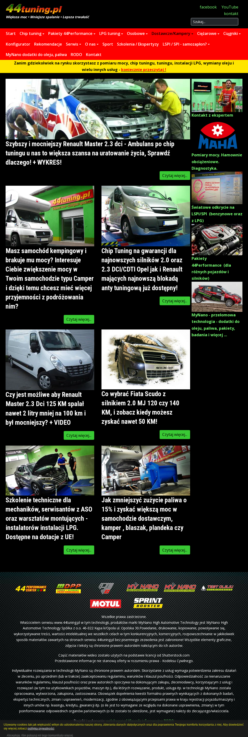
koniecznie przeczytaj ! (143, 69)
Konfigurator (18, 44)
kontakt (231, 13)
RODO (76, 54)
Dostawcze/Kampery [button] (171, 33)
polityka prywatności (41, 728)
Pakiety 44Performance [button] (70, 33)
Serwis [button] (72, 44)
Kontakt (93, 54)
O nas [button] (90, 44)
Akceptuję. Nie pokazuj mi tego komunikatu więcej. (40, 734)
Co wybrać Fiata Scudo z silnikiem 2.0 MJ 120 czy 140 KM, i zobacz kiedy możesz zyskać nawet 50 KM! (140, 407)
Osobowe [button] (136, 33)
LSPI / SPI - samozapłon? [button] (185, 44)
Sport (107, 44)
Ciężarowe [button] (207, 33)
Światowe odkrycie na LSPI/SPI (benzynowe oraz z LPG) (217, 214)
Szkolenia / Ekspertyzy (138, 44)
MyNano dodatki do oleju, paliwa (36, 54)
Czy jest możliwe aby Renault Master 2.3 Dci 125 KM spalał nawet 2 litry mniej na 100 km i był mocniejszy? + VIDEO (46, 408)
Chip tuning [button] (30, 33)
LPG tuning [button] (109, 33)
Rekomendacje (48, 44)
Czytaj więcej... (174, 175)
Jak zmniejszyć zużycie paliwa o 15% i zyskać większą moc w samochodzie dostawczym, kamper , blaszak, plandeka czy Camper (144, 518)
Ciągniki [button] (230, 33)
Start (11, 33)
